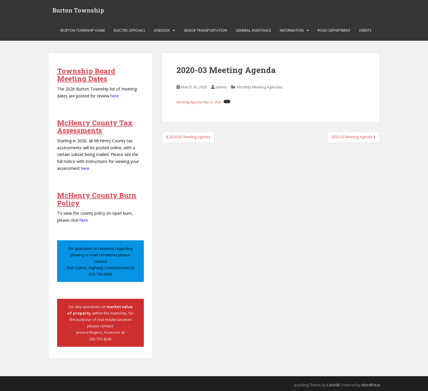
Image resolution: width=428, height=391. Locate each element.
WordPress (371, 385)
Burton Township (78, 10)
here (114, 96)
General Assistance (253, 30)
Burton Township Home (83, 30)
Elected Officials (129, 30)
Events (365, 30)
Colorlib (333, 385)
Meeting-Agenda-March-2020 (198, 102)
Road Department (334, 30)
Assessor (162, 30)
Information (292, 30)
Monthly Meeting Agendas (260, 87)
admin (221, 87)
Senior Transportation (205, 30)
